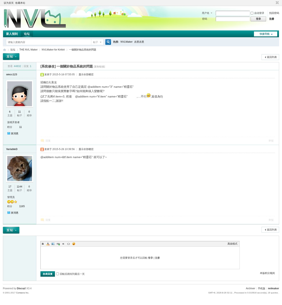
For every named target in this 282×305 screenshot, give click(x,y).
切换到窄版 (276, 3)
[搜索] (107, 42)
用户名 (205, 13)
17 (9, 186)
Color (48, 244)
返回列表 (272, 57)
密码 (204, 18)
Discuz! (21, 288)
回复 (48, 140)
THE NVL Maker (4, 50)
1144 (19, 186)
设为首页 (9, 2)
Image (53, 244)
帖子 (95, 42)
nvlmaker (273, 288)
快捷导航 (265, 33)
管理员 (11, 197)
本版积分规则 (267, 273)
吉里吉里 (139, 41)
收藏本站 (20, 2)
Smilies (74, 244)
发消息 (14, 133)
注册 (271, 18)
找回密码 (274, 13)
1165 (22, 206)
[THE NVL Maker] (35, 27)
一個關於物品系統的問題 (82, 49)
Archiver (250, 288)
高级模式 (232, 243)
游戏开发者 (13, 122)
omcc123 (11, 74)
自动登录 (259, 13)
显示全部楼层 (86, 74)
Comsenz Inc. (22, 293)
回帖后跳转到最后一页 (72, 274)
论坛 (27, 33)
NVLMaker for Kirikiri (53, 49)
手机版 (261, 288)
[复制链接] (99, 66)
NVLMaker (127, 41)
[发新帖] (11, 56)
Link (58, 244)
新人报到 (12, 33)
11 (19, 111)
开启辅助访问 (273, 3)
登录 (150, 257)
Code (68, 244)
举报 (271, 140)
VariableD (12, 149)
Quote (63, 244)
